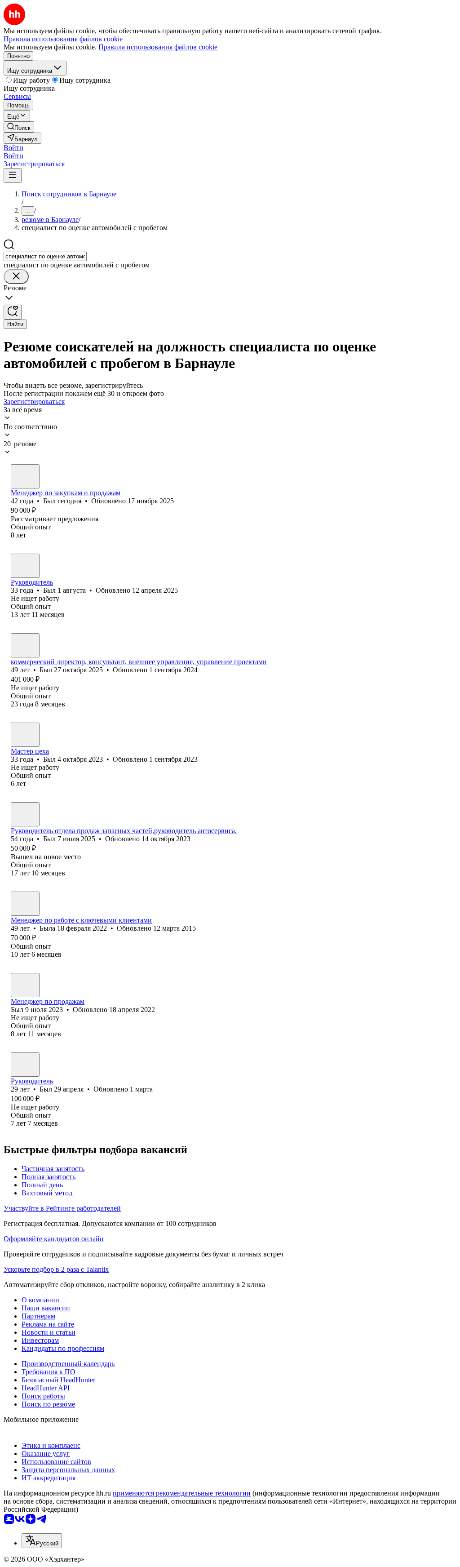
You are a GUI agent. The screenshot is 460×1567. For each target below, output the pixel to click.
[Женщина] (25, 904)
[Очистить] (16, 276)
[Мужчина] (25, 476)
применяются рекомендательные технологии (182, 1493)
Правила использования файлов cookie (157, 47)
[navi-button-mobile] (13, 175)
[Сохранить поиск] (13, 312)
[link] (19, 127)
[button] (13, 147)
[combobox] (45, 256)
